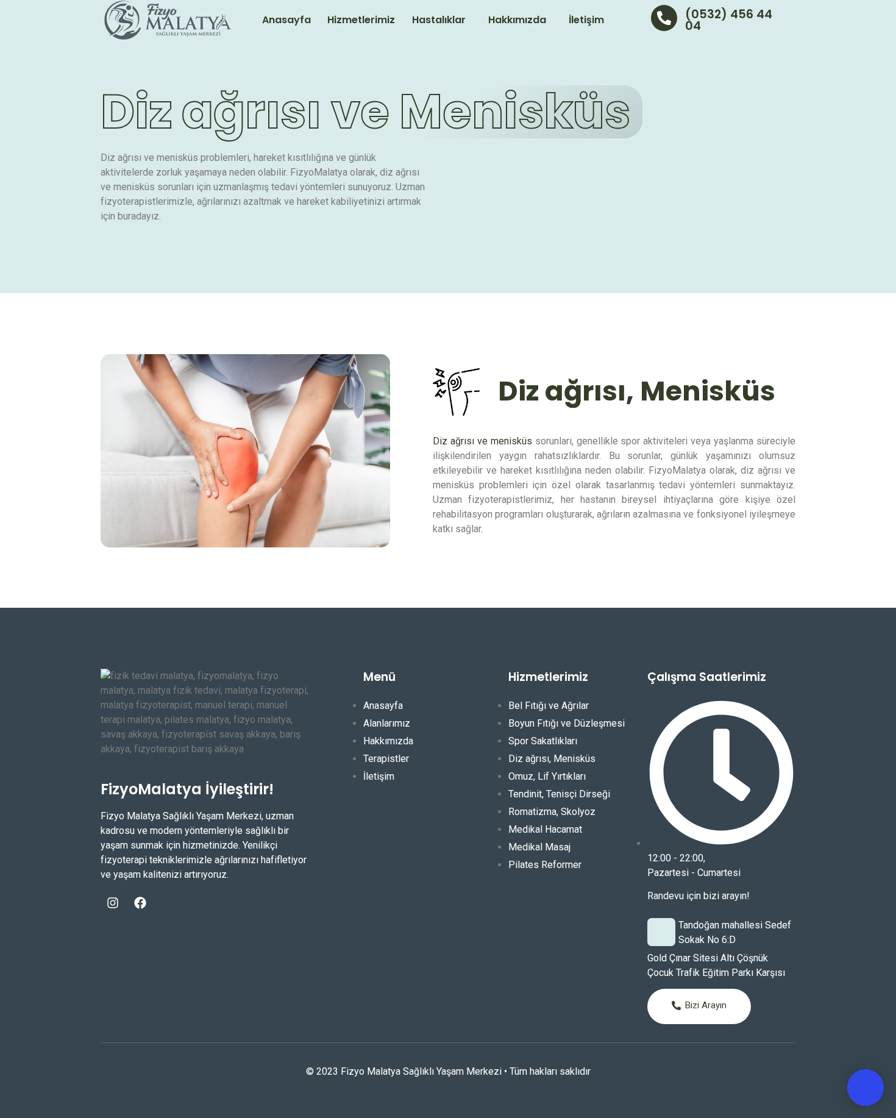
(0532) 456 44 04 (728, 20)
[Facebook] (140, 903)
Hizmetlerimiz (361, 20)
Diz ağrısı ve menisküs (482, 441)
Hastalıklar (439, 20)
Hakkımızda (517, 20)
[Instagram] (113, 903)
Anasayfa (286, 20)
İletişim (586, 20)
